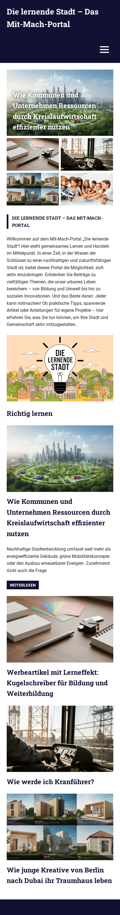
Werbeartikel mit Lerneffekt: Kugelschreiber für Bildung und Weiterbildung (57, 683)
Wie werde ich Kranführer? (50, 781)
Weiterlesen (23, 585)
